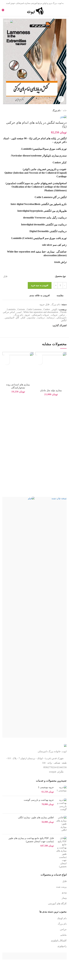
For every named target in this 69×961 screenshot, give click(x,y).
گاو (17, 317)
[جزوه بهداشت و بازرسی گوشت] (61, 804)
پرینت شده (61, 887)
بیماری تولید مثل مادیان (51, 390)
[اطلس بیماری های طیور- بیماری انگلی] (61, 824)
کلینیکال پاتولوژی (59, 940)
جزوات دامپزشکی (40, 315)
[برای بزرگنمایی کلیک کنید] (61, 99)
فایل (64, 881)
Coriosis (21, 309)
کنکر (23, 317)
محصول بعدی (4, 110)
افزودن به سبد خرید (39, 285)
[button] (40, 362)
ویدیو (64, 892)
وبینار (64, 898)
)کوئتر (54, 309)
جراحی (63, 929)
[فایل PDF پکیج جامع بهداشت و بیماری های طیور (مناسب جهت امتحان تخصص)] (61, 852)
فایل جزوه (44, 304)
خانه (65, 110)
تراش (62, 315)
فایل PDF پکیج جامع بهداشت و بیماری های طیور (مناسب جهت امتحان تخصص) (31, 840)
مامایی (63, 935)
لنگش (63, 320)
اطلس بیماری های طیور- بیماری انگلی (36, 817)
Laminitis (11, 309)
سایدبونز (31, 317)
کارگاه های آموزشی (57, 903)
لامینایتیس (9, 317)
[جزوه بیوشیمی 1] (61, 789)
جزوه (27, 315)
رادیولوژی (62, 946)
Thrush (63, 312)
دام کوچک (62, 918)
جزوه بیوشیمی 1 (46, 787)
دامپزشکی (61, 317)
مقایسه (60, 295)
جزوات (54, 315)
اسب (19, 312)
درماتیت (41, 317)
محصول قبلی (10, 110)
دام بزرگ (56, 110)
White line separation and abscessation (40, 312)
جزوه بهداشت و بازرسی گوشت (39, 800)
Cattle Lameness (34, 309)
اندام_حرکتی (9, 312)
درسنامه (51, 317)
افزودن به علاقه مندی (39, 295)
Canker (46, 309)
